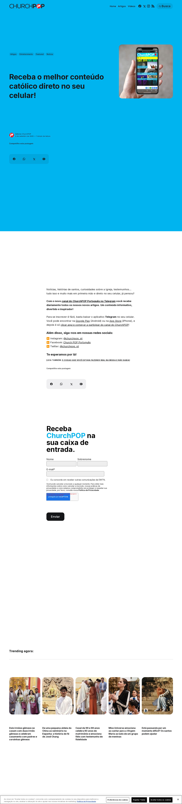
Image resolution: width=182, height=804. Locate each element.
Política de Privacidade (88, 490)
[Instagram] (148, 6)
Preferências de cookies (117, 800)
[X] (144, 6)
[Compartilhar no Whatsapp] (24, 159)
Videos (131, 6)
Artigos (122, 6)
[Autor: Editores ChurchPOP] (11, 135)
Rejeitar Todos (139, 800)
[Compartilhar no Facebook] (14, 159)
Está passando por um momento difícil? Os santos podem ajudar (157, 731)
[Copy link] (44, 159)
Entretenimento (26, 54)
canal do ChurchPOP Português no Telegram (89, 301)
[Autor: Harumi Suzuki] (46, 710)
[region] (91, 799)
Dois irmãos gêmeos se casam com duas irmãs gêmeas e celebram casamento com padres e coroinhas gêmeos (23, 734)
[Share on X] (34, 159)
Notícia (50, 54)
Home (113, 6)
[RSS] (153, 6)
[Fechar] (178, 799)
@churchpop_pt (73, 338)
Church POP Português (77, 342)
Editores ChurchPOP (23, 134)
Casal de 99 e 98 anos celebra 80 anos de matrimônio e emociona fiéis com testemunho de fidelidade (89, 734)
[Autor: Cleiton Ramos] (13, 710)
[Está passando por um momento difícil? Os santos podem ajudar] (157, 695)
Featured (40, 54)
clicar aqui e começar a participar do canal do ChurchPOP (95, 324)
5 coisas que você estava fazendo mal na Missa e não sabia (95, 360)
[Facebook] (139, 6)
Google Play (83, 320)
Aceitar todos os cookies (161, 800)
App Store (115, 320)
